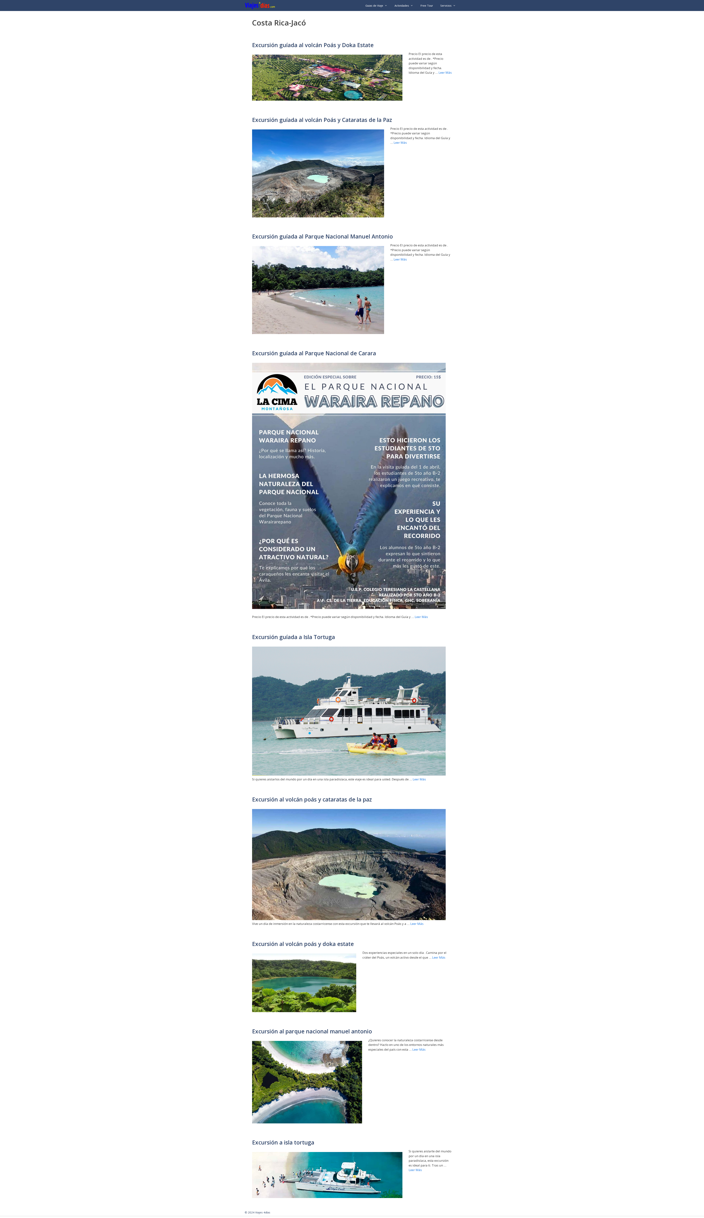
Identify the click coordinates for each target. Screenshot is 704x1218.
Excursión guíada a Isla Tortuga (293, 637)
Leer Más (445, 72)
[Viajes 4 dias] (261, 5)
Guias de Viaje (374, 5)
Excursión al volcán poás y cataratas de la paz (312, 799)
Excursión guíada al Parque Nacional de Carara (314, 353)
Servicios (446, 5)
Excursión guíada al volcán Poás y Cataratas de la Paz (322, 120)
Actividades (402, 5)
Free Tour (426, 5)
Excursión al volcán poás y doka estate (303, 944)
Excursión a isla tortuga (283, 1142)
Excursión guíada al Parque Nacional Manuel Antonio (322, 236)
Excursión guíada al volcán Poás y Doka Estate (313, 45)
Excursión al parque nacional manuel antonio (312, 1031)
